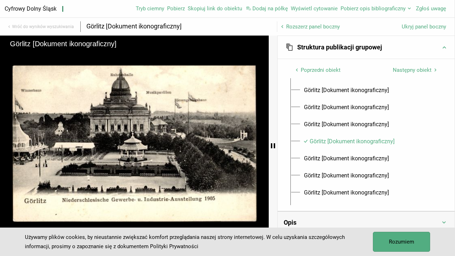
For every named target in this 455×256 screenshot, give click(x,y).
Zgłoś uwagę (431, 8)
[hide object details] (273, 146)
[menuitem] (346, 90)
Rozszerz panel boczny (313, 26)
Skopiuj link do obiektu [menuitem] (215, 8)
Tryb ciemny (150, 8)
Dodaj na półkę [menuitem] (270, 8)
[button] (366, 47)
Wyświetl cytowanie (314, 8)
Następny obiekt (412, 70)
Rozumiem (401, 242)
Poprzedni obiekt (321, 70)
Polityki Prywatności (174, 246)
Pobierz (176, 8)
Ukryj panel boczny (424, 26)
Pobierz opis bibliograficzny (373, 8)
